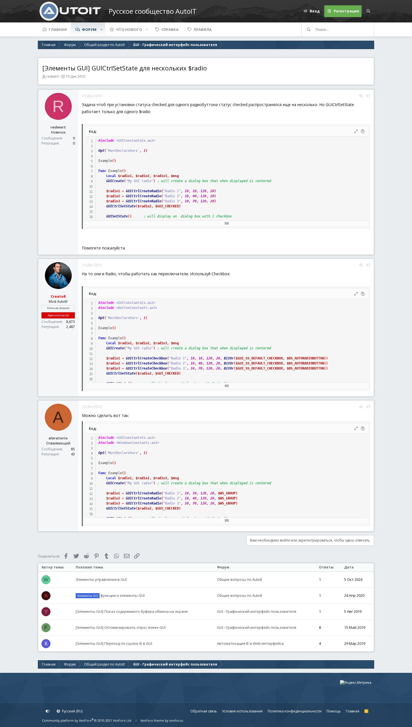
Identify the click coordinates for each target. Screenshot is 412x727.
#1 (368, 95)
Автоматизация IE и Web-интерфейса (250, 643)
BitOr (229, 358)
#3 (368, 406)
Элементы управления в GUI (101, 579)
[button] (101, 29)
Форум (89, 29)
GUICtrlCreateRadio (143, 191)
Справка (170, 29)
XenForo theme (152, 720)
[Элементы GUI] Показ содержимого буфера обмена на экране (132, 611)
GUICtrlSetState (121, 206)
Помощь (334, 711)
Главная (58, 29)
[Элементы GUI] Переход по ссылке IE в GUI (114, 643)
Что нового (129, 29)
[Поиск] (368, 11)
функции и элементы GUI (111, 595)
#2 (368, 265)
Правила (203, 29)
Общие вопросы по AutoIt (239, 579)
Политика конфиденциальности (294, 711)
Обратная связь (203, 711)
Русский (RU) (71, 711)
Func (102, 171)
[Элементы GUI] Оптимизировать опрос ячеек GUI (121, 627)
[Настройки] (47, 711)
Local (111, 176)
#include (106, 141)
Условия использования (242, 711)
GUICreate (115, 181)
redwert (52, 76)
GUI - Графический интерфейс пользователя (256, 611)
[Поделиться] (360, 96)
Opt (101, 151)
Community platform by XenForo (87, 720)
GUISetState (117, 216)
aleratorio (58, 438)
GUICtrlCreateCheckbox (146, 358)
